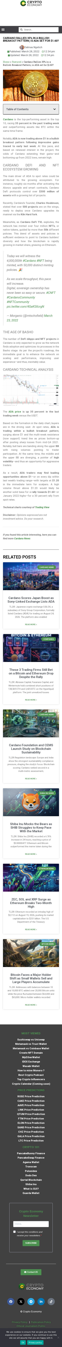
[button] (2, 29)
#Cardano (29, 260)
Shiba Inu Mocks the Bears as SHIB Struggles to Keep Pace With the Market (31, 827)
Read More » (31, 624)
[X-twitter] (21, 1301)
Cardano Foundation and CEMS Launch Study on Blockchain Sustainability (31, 748)
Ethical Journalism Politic (31, 1326)
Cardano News (22, 538)
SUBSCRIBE (31, 1243)
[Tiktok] (51, 1301)
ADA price (15, 411)
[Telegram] (31, 1301)
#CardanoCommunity (21, 297)
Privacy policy (35, 1342)
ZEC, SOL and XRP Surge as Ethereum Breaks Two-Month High (31, 903)
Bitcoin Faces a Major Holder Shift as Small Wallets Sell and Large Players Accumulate (31, 978)
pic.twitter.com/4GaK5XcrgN (25, 306)
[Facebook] (10, 1301)
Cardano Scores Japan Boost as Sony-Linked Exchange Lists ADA (31, 599)
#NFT (40, 260)
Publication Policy (41, 1322)
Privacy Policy (19, 1322)
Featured (16, 61)
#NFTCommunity (18, 302)
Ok (23, 1342)
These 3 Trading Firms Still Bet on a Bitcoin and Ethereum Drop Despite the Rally (31, 673)
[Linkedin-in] (41, 1301)
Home (6, 61)
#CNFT (51, 293)
